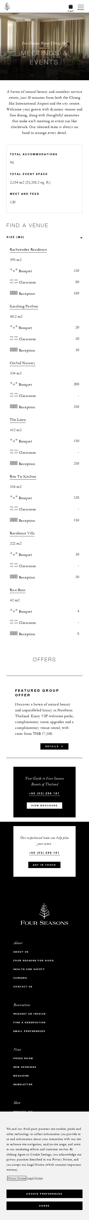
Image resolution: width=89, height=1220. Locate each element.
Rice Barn (17, 590)
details (52, 742)
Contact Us (23, 982)
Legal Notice (35, 1178)
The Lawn (18, 420)
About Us (21, 947)
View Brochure (44, 801)
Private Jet (23, 1107)
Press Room (23, 1054)
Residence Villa (22, 533)
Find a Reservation (29, 1018)
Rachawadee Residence (28, 249)
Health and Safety (29, 964)
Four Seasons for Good (33, 956)
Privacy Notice (17, 1178)
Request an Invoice (29, 1009)
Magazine (21, 1071)
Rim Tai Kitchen (23, 476)
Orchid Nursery (22, 363)
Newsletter (23, 1080)
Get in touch (44, 860)
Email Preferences (29, 1026)
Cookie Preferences (44, 1193)
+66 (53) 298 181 (44, 789)
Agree (44, 1205)
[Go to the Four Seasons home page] (7, 6)
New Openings (25, 1062)
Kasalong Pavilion (24, 306)
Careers (20, 973)
